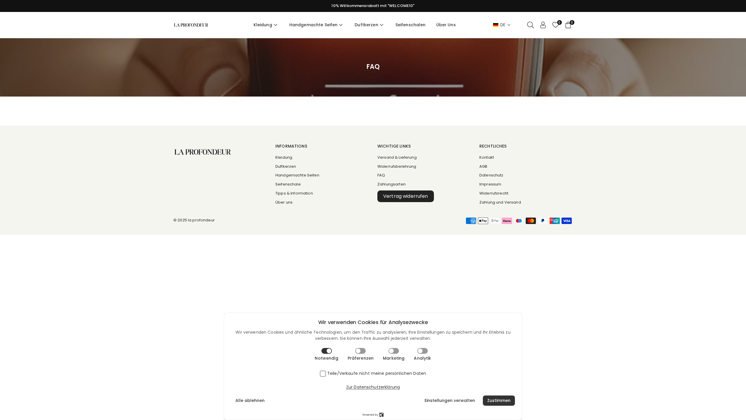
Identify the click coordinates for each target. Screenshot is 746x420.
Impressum (490, 184)
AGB (483, 166)
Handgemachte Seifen (313, 25)
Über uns (284, 202)
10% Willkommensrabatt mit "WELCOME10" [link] (372, 6)
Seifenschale (288, 184)
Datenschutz (491, 175)
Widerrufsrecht (493, 193)
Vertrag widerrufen (405, 196)
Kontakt (486, 157)
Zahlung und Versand (500, 202)
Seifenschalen (410, 25)
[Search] (530, 25)
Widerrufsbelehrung (396, 166)
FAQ (381, 175)
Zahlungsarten (391, 184)
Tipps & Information (294, 193)
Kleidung (263, 25)
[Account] (543, 25)
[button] (502, 25)
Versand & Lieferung (397, 157)
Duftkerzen (366, 25)
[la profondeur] (191, 24)
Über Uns (446, 25)
